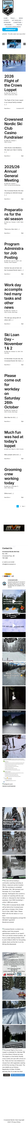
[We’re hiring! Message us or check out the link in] (14, 770)
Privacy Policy (16, 1122)
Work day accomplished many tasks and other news (13, 296)
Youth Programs (13, 262)
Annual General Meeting (14, 185)
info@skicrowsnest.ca (9, 564)
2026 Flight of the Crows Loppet (13, 83)
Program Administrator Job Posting (13, 251)
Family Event (11, 94)
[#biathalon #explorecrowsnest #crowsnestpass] (14, 964)
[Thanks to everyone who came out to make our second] (14, 698)
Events (9, 142)
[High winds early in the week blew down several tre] (14, 867)
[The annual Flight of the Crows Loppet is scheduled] (14, 649)
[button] (3, 44)
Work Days (14, 312)
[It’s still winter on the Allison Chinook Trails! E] (14, 1036)
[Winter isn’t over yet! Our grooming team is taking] (14, 988)
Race (16, 94)
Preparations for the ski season (13, 214)
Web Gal (8, 93)
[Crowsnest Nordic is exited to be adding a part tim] (14, 939)
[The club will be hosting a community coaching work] (14, 891)
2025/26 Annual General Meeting (12, 173)
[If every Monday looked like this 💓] (14, 1012)
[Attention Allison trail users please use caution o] (14, 819)
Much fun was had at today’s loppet (13, 439)
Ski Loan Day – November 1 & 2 (13, 341)
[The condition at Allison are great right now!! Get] (14, 843)
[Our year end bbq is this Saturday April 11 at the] (14, 601)
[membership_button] (10, 28)
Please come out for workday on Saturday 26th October (12, 391)
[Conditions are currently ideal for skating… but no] (14, 673)
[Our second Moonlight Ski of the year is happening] (14, 722)
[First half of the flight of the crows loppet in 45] (14, 625)
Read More (7, 108)
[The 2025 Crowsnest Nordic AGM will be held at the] (14, 915)
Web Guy (8, 222)
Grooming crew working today (13, 476)
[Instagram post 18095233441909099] (14, 794)
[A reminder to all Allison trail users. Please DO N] (14, 746)
